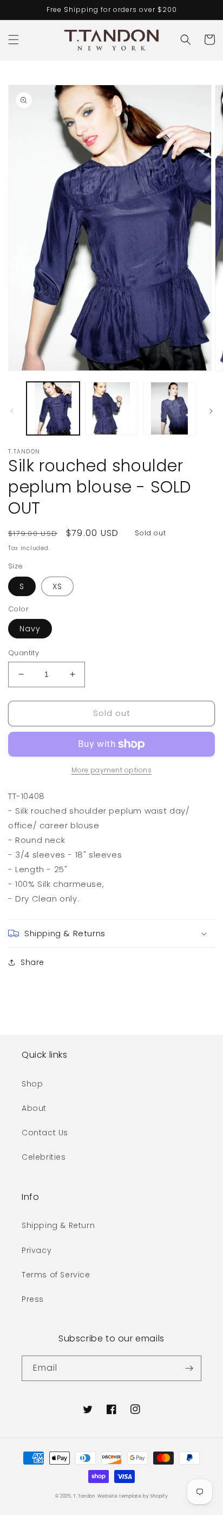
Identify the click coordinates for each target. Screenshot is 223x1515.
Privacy (36, 1250)
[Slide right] (211, 411)
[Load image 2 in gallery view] (111, 408)
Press (33, 1299)
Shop (32, 1083)
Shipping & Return (58, 1225)
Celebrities (44, 1157)
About (34, 1108)
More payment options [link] (111, 770)
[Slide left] (12, 411)
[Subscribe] (189, 1368)
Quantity (23, 653)
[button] (13, 40)
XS (57, 586)
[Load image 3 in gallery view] (169, 408)
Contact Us (45, 1132)
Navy (30, 628)
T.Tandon (84, 1496)
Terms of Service (56, 1274)
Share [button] (32, 962)
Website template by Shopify (132, 1496)
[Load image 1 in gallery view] (53, 408)
